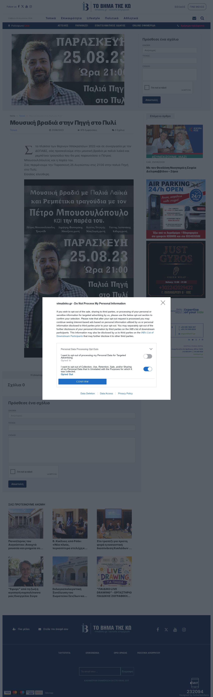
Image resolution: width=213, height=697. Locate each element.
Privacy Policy (125, 393)
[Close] (164, 304)
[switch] (147, 356)
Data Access (106, 393)
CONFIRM (82, 381)
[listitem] (106, 349)
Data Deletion (88, 393)
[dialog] (106, 348)
